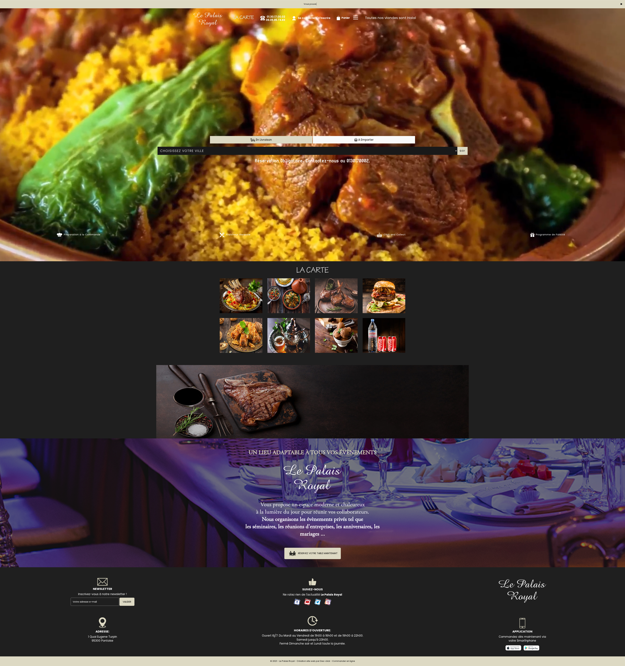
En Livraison (263, 140)
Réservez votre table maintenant (317, 553)
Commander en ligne (343, 661)
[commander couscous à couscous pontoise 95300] (312, 477)
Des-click (325, 661)
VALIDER (127, 601)
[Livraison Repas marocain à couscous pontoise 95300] (208, 12)
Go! (462, 150)
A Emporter (365, 140)
